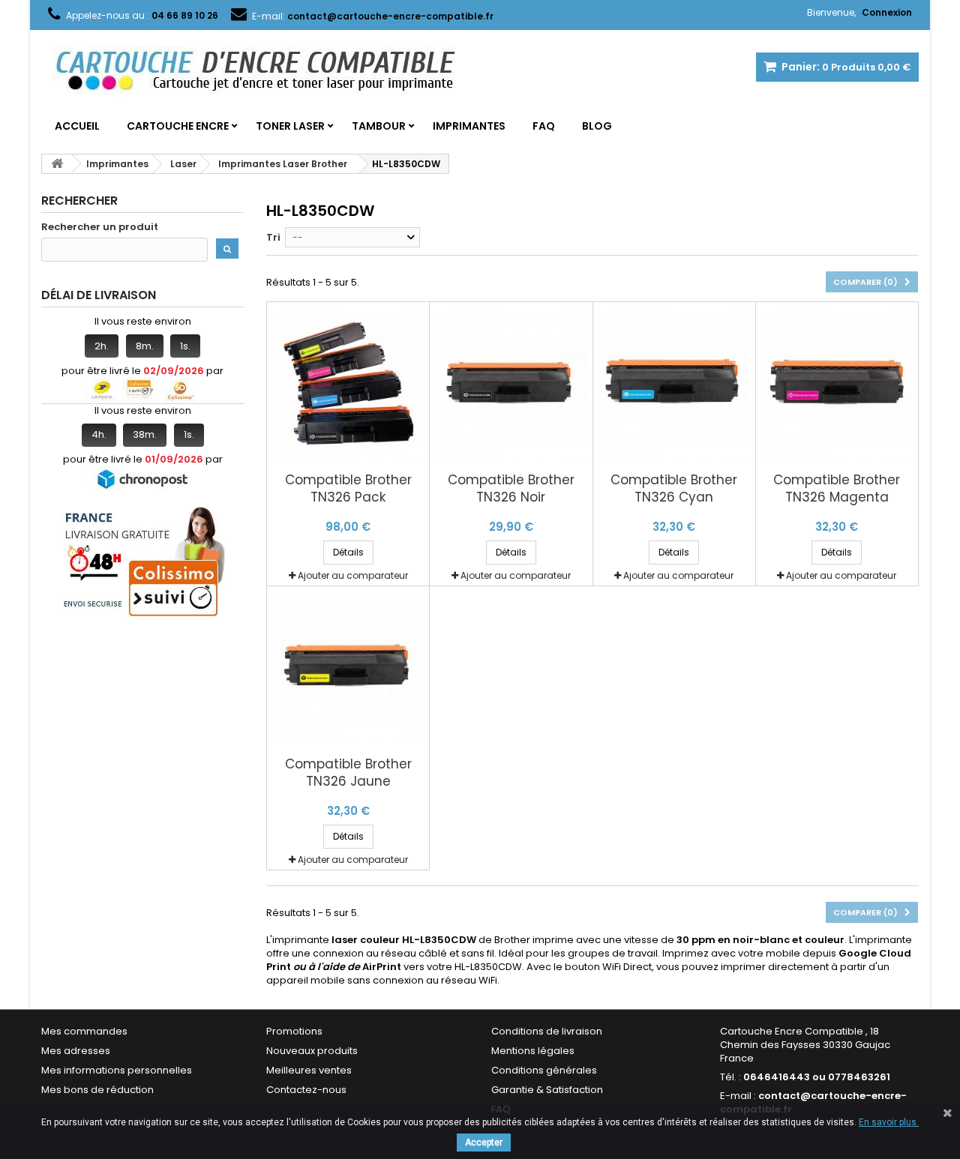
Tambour (379, 125)
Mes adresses (75, 1051)
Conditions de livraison (546, 1031)
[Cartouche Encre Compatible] (266, 71)
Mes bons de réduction (97, 1090)
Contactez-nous (306, 1090)
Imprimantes (469, 125)
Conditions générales (544, 1070)
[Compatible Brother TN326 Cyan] (674, 383)
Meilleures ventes (309, 1070)
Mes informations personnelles (116, 1070)
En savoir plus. (889, 1122)
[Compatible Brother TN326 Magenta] (837, 383)
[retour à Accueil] (57, 163)
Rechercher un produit (99, 227)
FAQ (543, 125)
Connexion (887, 12)
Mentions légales (532, 1051)
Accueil (77, 125)
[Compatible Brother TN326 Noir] (511, 383)
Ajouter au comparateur (353, 575)
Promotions (294, 1031)
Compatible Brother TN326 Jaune (348, 773)
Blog (597, 125)
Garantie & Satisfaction (547, 1090)
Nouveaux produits (312, 1051)
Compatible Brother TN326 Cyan (673, 489)
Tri (273, 237)
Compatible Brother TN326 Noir (511, 489)
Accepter (483, 1142)
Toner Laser (290, 125)
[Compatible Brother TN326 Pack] (348, 383)
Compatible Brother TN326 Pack (348, 489)
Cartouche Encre (178, 125)
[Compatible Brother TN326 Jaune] (348, 667)
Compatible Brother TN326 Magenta (836, 489)
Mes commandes (84, 1031)
